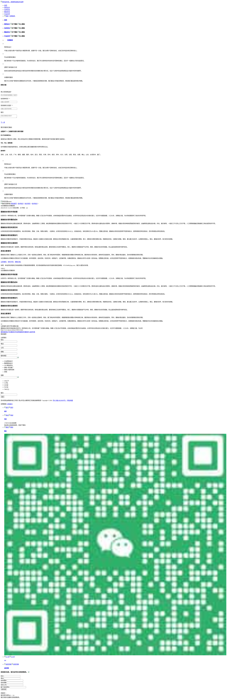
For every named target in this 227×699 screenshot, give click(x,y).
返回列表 (32, 332)
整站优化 (7, 12)
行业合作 (7, 14)
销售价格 (18, 262)
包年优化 (7, 9)
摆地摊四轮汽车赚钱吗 (8, 332)
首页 (5, 5)
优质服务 (12, 16)
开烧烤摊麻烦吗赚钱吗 (22, 332)
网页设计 (7, 7)
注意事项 (3, 262)
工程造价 (9, 404)
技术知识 (20, 203)
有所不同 (10, 262)
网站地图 (70, 400)
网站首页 (14, 203)
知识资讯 (27, 203)
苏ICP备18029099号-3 (60, 400)
